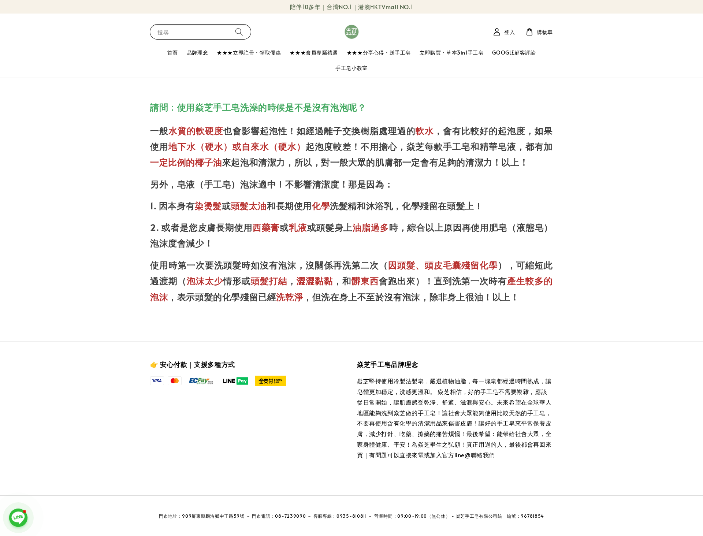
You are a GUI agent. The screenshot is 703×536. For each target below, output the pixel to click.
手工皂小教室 (351, 67)
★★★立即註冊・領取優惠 (249, 52)
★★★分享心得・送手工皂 (379, 52)
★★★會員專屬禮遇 (314, 52)
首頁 (172, 52)
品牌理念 (197, 52)
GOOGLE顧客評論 (514, 52)
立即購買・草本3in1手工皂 (451, 52)
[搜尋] (239, 32)
